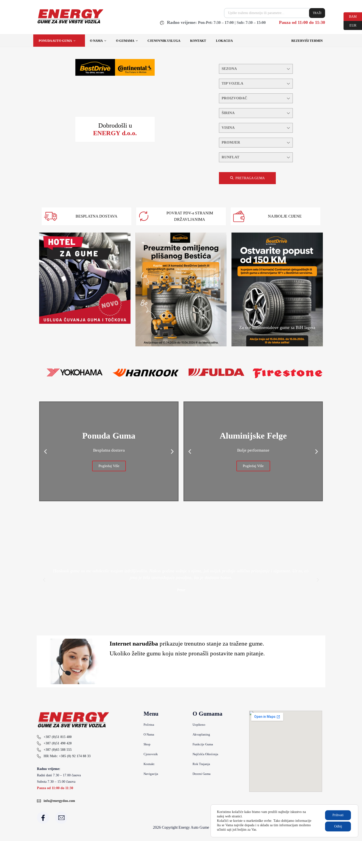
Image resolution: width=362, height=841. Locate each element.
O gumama (125, 41)
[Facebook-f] (43, 817)
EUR (350, 25)
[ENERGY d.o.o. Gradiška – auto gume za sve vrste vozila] (70, 23)
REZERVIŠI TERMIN (307, 41)
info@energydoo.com (59, 801)
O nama (96, 41)
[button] (45, 451)
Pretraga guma (250, 178)
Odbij (338, 826)
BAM (350, 16)
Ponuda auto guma (55, 41)
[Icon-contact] (61, 817)
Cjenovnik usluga (164, 41)
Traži (317, 13)
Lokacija (224, 41)
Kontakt (198, 41)
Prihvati (338, 815)
